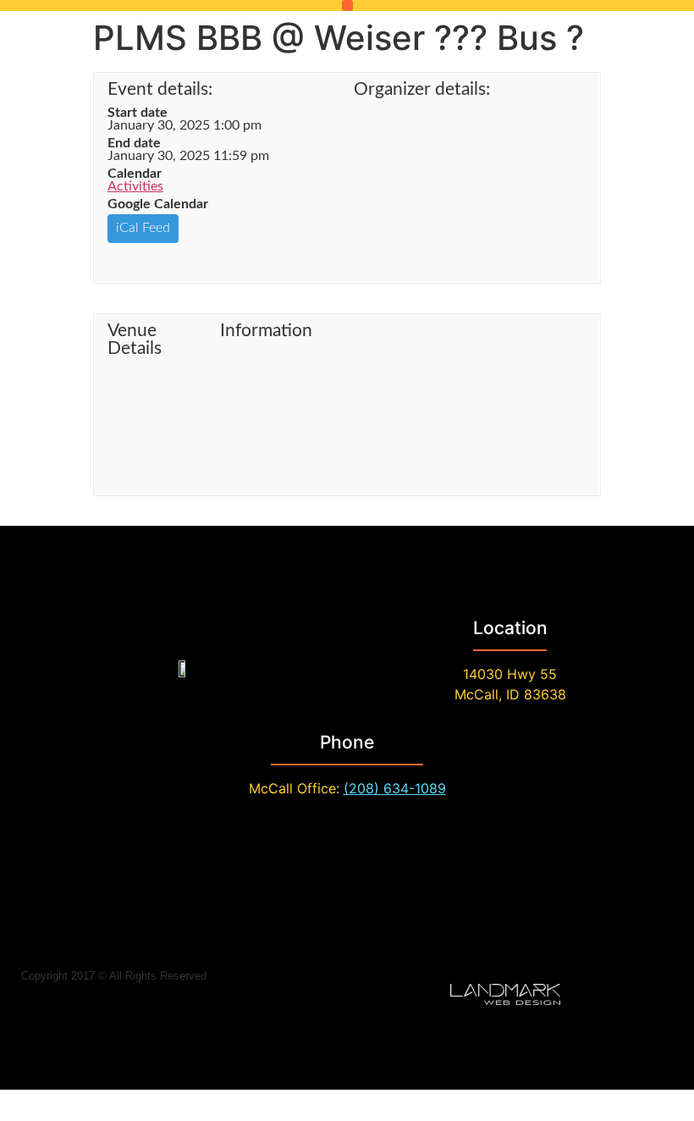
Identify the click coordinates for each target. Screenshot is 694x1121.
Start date (137, 112)
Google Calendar (157, 204)
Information (266, 331)
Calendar (134, 173)
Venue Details (134, 339)
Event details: (159, 89)
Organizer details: (422, 89)
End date (134, 143)
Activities (135, 186)
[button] (347, 5)
